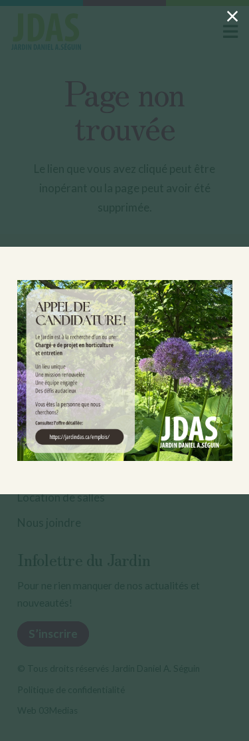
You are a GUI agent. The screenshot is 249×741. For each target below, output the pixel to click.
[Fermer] (232, 16)
